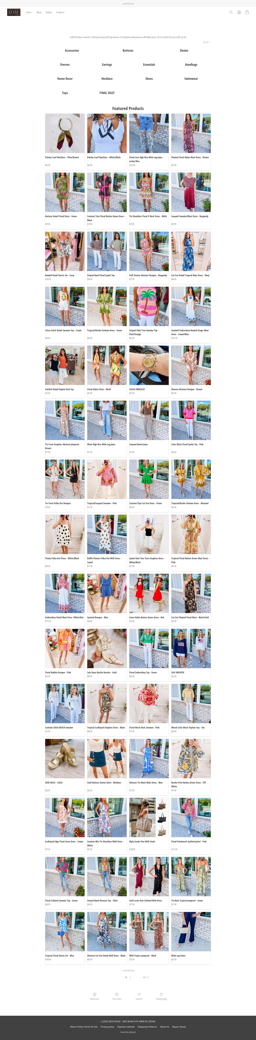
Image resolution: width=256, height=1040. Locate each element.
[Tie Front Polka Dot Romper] (65, 479)
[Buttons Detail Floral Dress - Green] (65, 192)
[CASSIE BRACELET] (149, 365)
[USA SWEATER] (191, 648)
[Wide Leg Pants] (191, 931)
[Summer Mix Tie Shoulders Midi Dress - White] (107, 817)
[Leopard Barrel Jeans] (149, 420)
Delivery (49, 12)
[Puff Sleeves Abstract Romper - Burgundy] (149, 251)
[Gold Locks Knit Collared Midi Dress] (149, 876)
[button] (13, 12)
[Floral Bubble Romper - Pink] (65, 648)
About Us (164, 1027)
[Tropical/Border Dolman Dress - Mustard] (191, 479)
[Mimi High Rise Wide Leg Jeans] (107, 420)
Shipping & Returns (147, 1027)
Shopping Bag (161, 998)
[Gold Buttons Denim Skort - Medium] (107, 758)
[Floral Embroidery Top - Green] (149, 648)
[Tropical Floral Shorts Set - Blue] (65, 931)
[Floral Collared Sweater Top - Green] (65, 876)
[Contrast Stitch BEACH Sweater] (65, 703)
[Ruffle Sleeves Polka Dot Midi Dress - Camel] (107, 534)
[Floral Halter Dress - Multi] (107, 365)
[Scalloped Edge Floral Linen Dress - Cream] (65, 817)
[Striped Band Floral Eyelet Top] (107, 251)
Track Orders (117, 998)
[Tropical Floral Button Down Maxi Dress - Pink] (191, 534)
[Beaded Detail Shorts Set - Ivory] (65, 251)
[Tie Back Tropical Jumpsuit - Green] (191, 876)
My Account (94, 998)
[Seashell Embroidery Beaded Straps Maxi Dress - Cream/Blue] (191, 306)
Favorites (139, 998)
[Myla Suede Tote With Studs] (149, 817)
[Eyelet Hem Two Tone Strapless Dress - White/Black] (149, 534)
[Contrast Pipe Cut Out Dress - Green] (149, 479)
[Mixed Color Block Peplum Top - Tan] (191, 703)
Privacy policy (107, 1027)
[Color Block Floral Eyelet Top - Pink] (191, 420)
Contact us (60, 12)
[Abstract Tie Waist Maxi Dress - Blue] (149, 758)
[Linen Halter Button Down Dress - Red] (149, 593)
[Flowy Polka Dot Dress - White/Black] (65, 534)
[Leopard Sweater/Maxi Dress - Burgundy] (191, 192)
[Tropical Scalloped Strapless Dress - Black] (107, 703)
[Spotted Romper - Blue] (107, 593)
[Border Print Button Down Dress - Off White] (191, 758)
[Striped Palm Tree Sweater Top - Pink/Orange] (149, 306)
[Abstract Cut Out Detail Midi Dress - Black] (107, 931)
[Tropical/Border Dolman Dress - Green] (107, 306)
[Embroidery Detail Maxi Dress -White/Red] (65, 593)
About (39, 12)
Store (28, 12)
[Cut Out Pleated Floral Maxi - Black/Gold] (191, 593)
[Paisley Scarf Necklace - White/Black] (107, 133)
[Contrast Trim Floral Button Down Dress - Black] (107, 192)
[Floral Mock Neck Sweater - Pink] (149, 703)
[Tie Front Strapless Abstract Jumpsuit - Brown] (65, 420)
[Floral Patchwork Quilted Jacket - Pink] (191, 817)
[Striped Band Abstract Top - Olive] (107, 876)
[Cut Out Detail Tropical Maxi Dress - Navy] (191, 251)
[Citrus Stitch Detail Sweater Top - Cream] (65, 306)
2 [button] (130, 977)
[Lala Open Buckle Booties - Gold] (107, 648)
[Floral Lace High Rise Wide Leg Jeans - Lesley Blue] (149, 133)
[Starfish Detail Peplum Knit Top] (65, 365)
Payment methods (126, 1027)
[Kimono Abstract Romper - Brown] (191, 365)
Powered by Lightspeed (128, 1032)
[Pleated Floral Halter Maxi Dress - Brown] (191, 133)
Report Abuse (179, 1027)
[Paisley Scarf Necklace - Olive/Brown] (65, 133)
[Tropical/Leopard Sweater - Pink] (107, 479)
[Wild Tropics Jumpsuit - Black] (149, 931)
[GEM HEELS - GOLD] (65, 758)
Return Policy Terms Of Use (84, 1027)
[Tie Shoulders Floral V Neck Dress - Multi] (149, 192)
